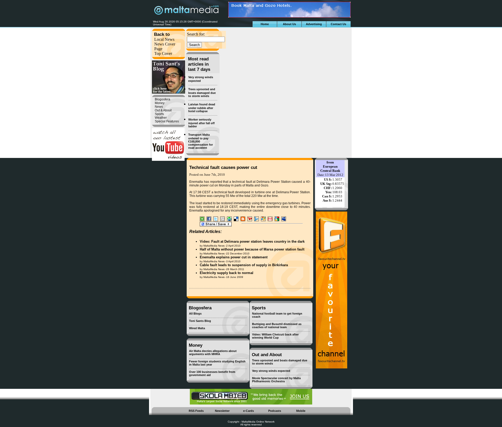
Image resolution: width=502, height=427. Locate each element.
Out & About (163, 110)
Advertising (314, 24)
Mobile (300, 410)
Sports (159, 114)
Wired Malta (197, 328)
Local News (164, 39)
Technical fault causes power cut (223, 167)
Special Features (167, 121)
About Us (289, 24)
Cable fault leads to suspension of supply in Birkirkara (244, 265)
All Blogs (195, 313)
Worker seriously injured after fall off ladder (201, 123)
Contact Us (338, 24)
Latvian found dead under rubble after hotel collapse (201, 108)
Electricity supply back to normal (226, 273)
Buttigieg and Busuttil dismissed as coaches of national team (276, 325)
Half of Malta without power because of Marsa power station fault (252, 249)
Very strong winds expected (271, 370)
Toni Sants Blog (200, 320)
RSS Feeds (196, 410)
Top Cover (163, 53)
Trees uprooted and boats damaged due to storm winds (202, 93)
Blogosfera (162, 99)
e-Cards (248, 410)
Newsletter (222, 410)
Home (265, 24)
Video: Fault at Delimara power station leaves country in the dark (252, 241)
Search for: (196, 34)
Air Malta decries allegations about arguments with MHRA (213, 352)
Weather (161, 117)
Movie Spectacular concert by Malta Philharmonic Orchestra (276, 380)
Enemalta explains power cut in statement (233, 257)
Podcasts (274, 410)
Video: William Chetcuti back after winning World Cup (275, 336)
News (159, 107)
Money (159, 103)
